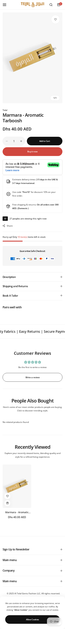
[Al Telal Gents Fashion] (32, 4)
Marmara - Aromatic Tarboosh (17, 512)
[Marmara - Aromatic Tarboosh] (17, 486)
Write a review (32, 377)
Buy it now (32, 151)
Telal (5, 110)
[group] (32, 57)
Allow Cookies (32, 619)
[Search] (51, 5)
